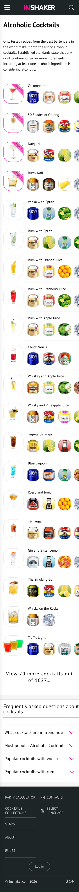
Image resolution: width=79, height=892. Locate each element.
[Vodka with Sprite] (13, 210)
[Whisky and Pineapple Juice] (13, 413)
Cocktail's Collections (16, 810)
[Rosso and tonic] (13, 500)
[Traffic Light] (13, 645)
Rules (10, 851)
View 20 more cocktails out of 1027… (39, 677)
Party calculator (20, 797)
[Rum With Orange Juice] (13, 268)
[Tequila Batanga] (13, 442)
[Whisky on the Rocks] (13, 616)
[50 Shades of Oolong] (13, 123)
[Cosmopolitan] (13, 94)
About (10, 837)
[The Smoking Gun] (13, 587)
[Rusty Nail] (13, 181)
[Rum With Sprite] (13, 239)
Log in (39, 866)
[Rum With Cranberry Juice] (13, 297)
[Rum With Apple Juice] (13, 326)
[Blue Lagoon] (13, 471)
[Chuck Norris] (13, 355)
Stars (10, 824)
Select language (55, 810)
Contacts (55, 797)
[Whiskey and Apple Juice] (13, 384)
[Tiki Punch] (13, 529)
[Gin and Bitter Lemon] (13, 558)
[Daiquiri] (13, 152)
